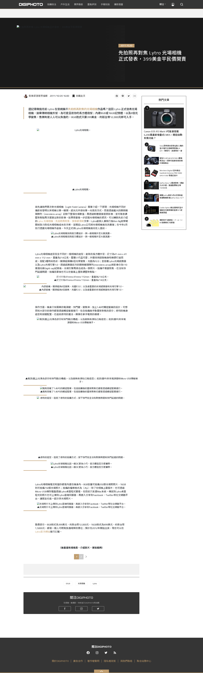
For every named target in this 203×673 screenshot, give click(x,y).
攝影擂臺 (118, 4)
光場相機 (81, 584)
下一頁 (86, 556)
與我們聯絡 (126, 661)
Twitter (128, 96)
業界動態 (78, 4)
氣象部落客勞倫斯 (38, 95)
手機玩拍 (105, 4)
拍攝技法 (51, 4)
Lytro (95, 584)
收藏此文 (80, 95)
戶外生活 (65, 4)
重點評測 (91, 4)
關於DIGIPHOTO (60, 661)
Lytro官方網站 (42, 531)
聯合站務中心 (144, 661)
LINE (123, 96)
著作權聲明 (93, 661)
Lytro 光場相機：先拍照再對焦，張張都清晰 (60, 221)
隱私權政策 (110, 661)
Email (134, 96)
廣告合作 (78, 661)
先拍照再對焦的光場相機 (82, 109)
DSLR (68, 584)
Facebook (117, 96)
